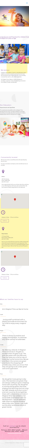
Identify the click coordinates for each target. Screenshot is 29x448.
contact (13, 426)
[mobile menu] (27, 3)
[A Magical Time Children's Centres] (14, 3)
